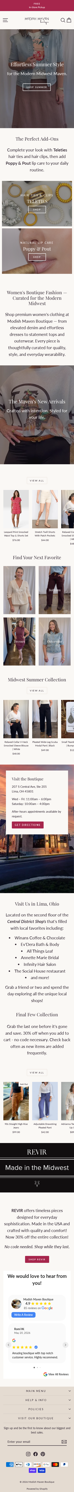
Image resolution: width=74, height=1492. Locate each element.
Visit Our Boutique (36, 1418)
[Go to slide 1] (34, 1367)
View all (37, 480)
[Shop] (37, 78)
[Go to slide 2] (37, 1367)
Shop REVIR (37, 1259)
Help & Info (36, 1400)
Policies (36, 1409)
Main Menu (36, 1391)
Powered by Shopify (37, 1488)
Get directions (28, 825)
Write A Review (23, 1314)
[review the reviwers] (14, 1341)
